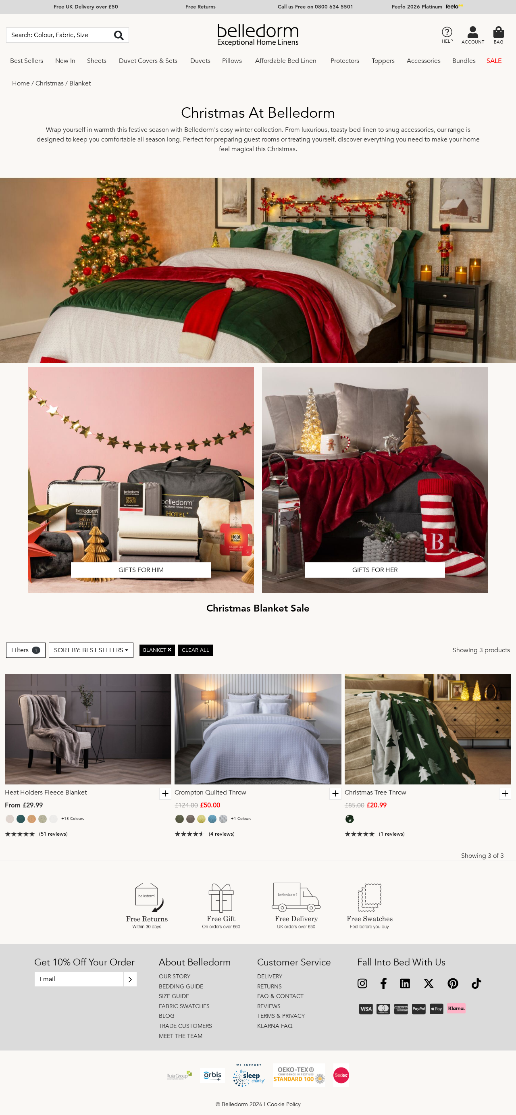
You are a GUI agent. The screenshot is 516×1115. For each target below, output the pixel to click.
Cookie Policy (284, 1104)
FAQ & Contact (280, 996)
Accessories (424, 60)
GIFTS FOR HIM (141, 570)
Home (21, 83)
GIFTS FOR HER (374, 570)
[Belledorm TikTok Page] (476, 984)
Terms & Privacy (281, 1016)
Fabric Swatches (184, 1006)
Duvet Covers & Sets (148, 60)
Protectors (345, 60)
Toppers (383, 60)
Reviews (269, 1006)
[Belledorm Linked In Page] (405, 984)
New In (65, 60)
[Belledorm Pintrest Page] (453, 984)
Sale (494, 60)
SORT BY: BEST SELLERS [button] (88, 650)
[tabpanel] (88, 729)
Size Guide (174, 996)
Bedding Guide (181, 986)
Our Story (174, 976)
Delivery (269, 976)
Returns (269, 986)
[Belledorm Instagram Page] (362, 984)
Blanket (80, 83)
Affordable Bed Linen (285, 60)
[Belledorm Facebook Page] (384, 984)
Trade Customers (185, 1026)
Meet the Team (180, 1036)
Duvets (200, 60)
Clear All (195, 649)
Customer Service (294, 962)
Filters (24, 650)
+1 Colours (241, 819)
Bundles (464, 60)
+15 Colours (72, 819)
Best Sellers (26, 60)
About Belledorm (195, 962)
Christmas (49, 83)
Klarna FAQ (275, 1026)
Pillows (232, 60)
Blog (167, 1016)
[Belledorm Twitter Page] (428, 984)
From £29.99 (24, 806)
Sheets (96, 60)
